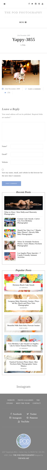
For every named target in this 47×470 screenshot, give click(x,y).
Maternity (23, 308)
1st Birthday (23, 287)
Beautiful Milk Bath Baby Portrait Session (23, 325)
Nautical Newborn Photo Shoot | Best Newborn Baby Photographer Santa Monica (23, 364)
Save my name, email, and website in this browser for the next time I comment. (22, 174)
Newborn (23, 368)
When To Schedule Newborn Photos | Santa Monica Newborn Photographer (29, 244)
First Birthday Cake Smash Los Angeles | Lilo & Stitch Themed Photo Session (23, 345)
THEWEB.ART (23, 458)
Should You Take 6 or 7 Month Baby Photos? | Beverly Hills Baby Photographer (29, 232)
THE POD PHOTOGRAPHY (23, 455)
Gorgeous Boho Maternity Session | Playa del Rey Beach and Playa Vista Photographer (23, 303)
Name (4, 146)
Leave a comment (34, 89)
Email (4, 154)
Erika (23, 45)
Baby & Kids (23, 328)
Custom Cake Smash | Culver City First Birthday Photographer (28, 221)
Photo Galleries (25, 400)
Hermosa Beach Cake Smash (23, 285)
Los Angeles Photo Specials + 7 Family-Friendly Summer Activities (29, 255)
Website (5, 162)
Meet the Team (23, 403)
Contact (37, 403)
